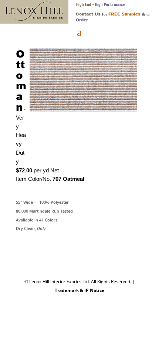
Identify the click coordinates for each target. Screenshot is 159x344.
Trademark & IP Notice (79, 290)
